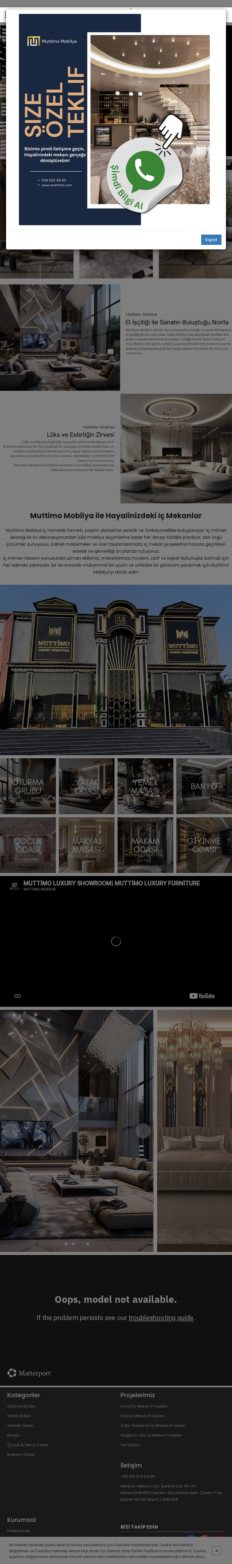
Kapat (211, 240)
